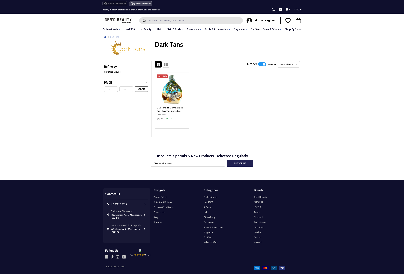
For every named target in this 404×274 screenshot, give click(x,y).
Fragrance (239, 29)
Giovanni (258, 217)
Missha (257, 232)
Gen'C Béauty (260, 197)
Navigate (159, 190)
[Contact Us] (280, 10)
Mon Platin (259, 227)
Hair (159, 29)
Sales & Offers (271, 29)
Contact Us (159, 212)
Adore (257, 212)
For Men (255, 29)
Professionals (110, 29)
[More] (119, 29)
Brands (258, 190)
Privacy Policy (160, 197)
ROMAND (258, 202)
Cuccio (257, 237)
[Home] (105, 37)
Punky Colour (260, 222)
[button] (126, 82)
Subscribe (240, 163)
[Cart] (298, 20)
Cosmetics (193, 29)
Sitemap (158, 222)
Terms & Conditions (163, 207)
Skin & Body (174, 29)
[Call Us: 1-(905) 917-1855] (273, 10)
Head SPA (129, 29)
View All (257, 242)
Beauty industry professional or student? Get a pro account (131, 9)
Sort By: (272, 64)
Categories (211, 190)
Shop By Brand (293, 29)
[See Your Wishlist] (288, 20)
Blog (156, 217)
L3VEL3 (257, 207)
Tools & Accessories (216, 29)
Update (141, 89)
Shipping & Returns (163, 202)
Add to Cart (177, 127)
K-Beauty (146, 29)
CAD (296, 9)
